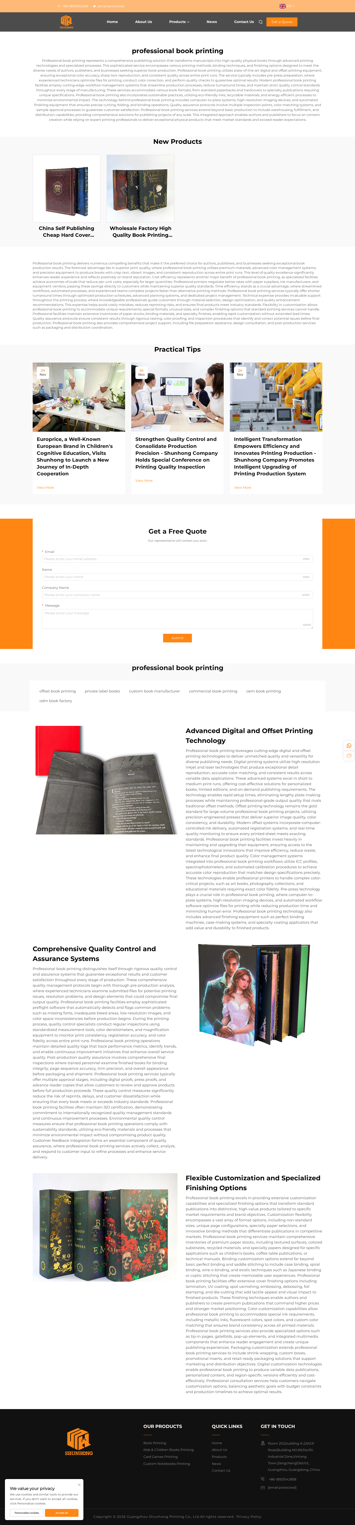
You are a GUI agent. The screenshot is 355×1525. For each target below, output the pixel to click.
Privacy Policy (249, 1517)
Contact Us (244, 22)
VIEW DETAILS (66, 188)
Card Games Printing (160, 1457)
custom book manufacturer (154, 691)
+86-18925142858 (74, 6)
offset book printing (57, 691)
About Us (143, 22)
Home (112, 22)
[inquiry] (349, 756)
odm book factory (55, 701)
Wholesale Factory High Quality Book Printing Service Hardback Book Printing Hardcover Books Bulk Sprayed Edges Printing (140, 232)
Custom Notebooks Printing (166, 1464)
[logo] (75, 22)
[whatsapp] (349, 746)
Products (177, 22)
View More (45, 488)
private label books (102, 691)
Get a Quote (282, 22)
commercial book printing (213, 691)
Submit (177, 638)
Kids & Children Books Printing (168, 1450)
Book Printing (154, 1443)
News (212, 22)
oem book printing (263, 691)
